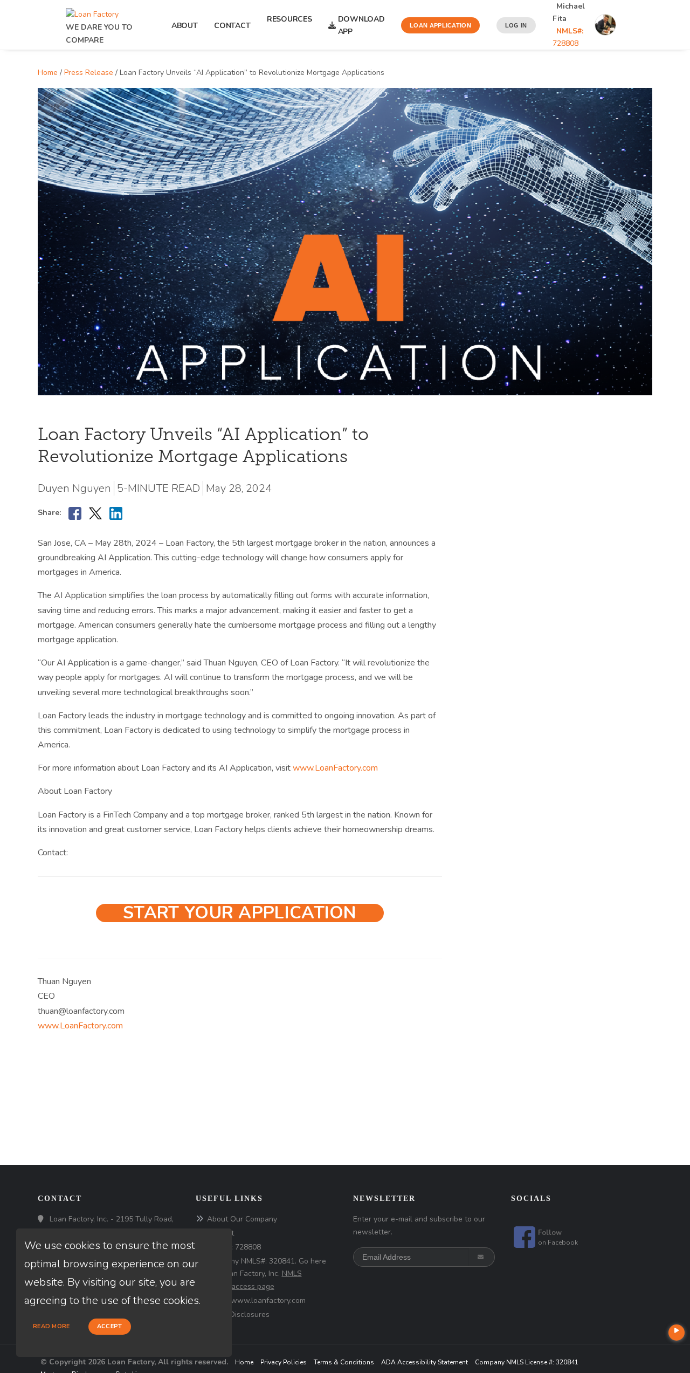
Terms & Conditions (344, 1362)
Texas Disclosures (238, 1314)
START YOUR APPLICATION (240, 913)
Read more (51, 1326)
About (184, 25)
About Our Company (242, 1219)
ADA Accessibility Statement (424, 1362)
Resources (289, 25)
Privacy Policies (283, 1362)
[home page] (92, 11)
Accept (109, 1326)
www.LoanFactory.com (334, 768)
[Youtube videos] (676, 1332)
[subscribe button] (481, 1257)
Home (48, 72)
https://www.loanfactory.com (256, 1300)
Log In (516, 25)
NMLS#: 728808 (234, 1247)
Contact (232, 25)
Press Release (88, 72)
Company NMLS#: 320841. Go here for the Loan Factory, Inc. (261, 1274)
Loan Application (440, 25)
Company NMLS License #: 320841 (526, 1362)
